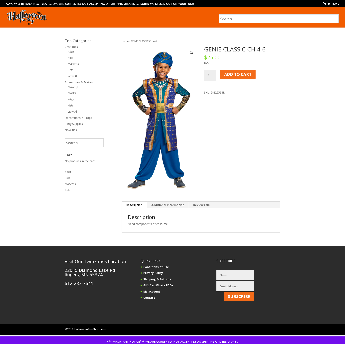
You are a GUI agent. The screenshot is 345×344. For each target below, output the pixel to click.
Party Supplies (74, 124)
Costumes (71, 47)
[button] (191, 52)
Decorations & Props (78, 118)
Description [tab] (134, 205)
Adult (71, 51)
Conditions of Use (156, 267)
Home (125, 41)
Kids (70, 58)
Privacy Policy (153, 273)
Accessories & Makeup (79, 82)
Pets (70, 70)
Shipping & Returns (157, 279)
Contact (149, 298)
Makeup (73, 87)
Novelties (71, 130)
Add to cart (238, 74)
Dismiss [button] (233, 341)
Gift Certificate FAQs (158, 285)
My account (151, 291)
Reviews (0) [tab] (201, 205)
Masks (72, 93)
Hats (71, 105)
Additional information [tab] (167, 205)
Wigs (71, 99)
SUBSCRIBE (239, 296)
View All (72, 76)
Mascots (73, 64)
